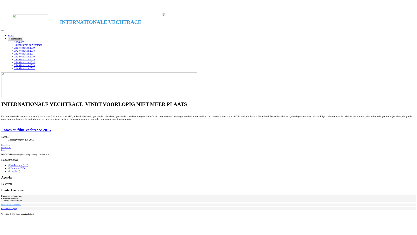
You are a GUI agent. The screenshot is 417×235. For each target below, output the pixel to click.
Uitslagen (19, 41)
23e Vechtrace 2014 (24, 62)
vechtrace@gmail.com (11, 205)
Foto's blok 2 (6, 147)
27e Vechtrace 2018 (24, 50)
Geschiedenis (15, 39)
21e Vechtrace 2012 (24, 68)
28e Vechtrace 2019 (24, 47)
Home (11, 35)
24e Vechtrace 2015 (24, 59)
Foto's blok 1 (6, 145)
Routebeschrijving (9, 208)
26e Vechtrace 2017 (24, 53)
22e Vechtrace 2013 (24, 65)
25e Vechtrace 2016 (24, 56)
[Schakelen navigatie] (2, 30)
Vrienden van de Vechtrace (28, 44)
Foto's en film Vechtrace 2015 (26, 130)
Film (3, 150)
